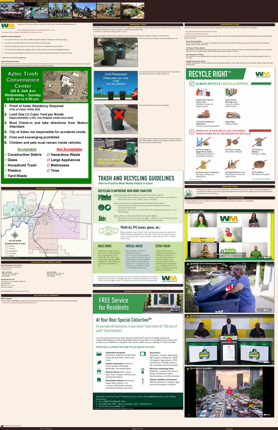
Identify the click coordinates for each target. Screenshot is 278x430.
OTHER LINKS (74, 1)
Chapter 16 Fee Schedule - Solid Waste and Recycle (19, 32)
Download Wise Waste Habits (106, 285)
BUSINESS (19, 1)
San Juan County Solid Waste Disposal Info (16, 303)
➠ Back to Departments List (12, 425)
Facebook (229, 429)
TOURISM (64, 1)
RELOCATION (54, 1)
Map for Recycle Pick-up (193, 34)
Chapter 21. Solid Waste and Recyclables (107, 31)
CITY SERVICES (30, 1)
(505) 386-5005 (6, 269)
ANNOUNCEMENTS (7, 1)
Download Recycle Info (196, 182)
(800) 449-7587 (32, 53)
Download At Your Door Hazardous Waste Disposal (113, 408)
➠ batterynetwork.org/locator (194, 203)
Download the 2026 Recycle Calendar (197, 31)
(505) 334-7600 (137, 429)
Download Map (10, 258)
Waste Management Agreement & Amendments (32, 30)
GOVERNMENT (42, 1)
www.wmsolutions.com (22, 291)
